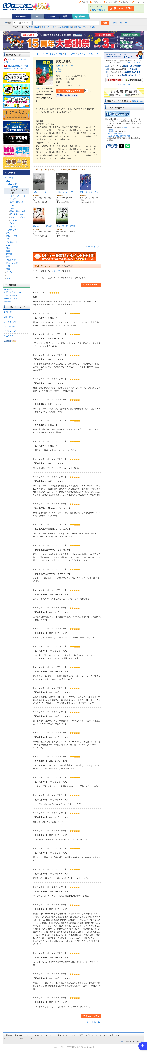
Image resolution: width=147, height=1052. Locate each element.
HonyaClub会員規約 (115, 133)
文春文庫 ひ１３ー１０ (66, 66)
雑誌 (65, 16)
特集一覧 (8, 301)
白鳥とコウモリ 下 (64, 192)
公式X (116, 1035)
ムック (9, 278)
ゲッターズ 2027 (89, 27)
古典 (12, 205)
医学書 (9, 254)
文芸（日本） (14, 184)
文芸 (8, 181)
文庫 (8, 266)
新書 (8, 269)
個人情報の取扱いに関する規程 (119, 136)
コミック (51, 16)
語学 (8, 257)
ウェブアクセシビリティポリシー (18, 1038)
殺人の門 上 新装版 (42, 226)
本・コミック (10, 178)
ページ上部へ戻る (93, 247)
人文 (8, 245)
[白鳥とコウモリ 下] (62, 189)
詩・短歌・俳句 (16, 214)
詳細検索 (115, 23)
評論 (12, 223)
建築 (8, 251)
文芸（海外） (14, 230)
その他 (13, 226)
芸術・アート (12, 236)
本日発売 (8, 289)
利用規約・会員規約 (23, 1035)
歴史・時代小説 (16, 202)
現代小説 (14, 187)
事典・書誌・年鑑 (17, 211)
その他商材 (80, 16)
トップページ (21, 16)
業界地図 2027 (34, 27)
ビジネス (10, 239)
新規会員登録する (98, 10)
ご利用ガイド (97, 2)
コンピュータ (12, 242)
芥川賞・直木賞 (10, 298)
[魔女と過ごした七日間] (85, 189)
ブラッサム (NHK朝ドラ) (62, 27)
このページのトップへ (133, 1041)
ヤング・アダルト (17, 217)
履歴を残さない (137, 101)
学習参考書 (11, 260)
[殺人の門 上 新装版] (39, 222)
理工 (8, 248)
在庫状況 (39, 88)
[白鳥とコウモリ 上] (39, 189)
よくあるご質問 (111, 2)
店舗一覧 (85, 2)
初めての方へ (9, 336)
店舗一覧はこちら (124, 84)
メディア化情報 (10, 295)
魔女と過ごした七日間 (89, 192)
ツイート (37, 242)
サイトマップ (139, 2)
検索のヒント (124, 23)
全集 (12, 208)
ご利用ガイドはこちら (132, 62)
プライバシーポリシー (43, 1035)
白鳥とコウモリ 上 (41, 192)
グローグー (46, 27)
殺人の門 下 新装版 (65, 226)
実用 (8, 233)
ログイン (103, 6)
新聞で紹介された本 (12, 292)
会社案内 (8, 1035)
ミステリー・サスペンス (88, 54)
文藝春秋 (59, 69)
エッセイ (14, 220)
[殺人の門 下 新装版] (62, 222)
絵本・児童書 (12, 263)
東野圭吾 (77, 27)
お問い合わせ (125, 2)
